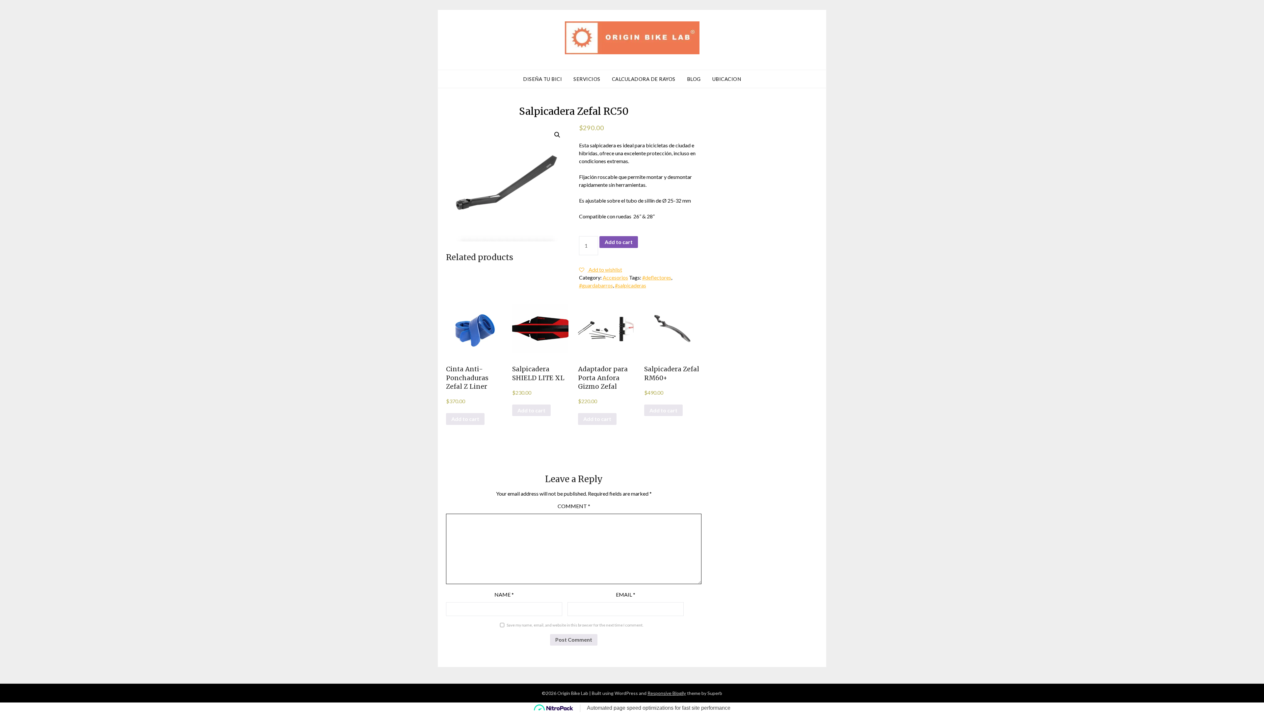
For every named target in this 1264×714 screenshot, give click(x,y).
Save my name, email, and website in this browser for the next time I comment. (575, 625)
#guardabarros (596, 285)
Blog (694, 79)
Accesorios (615, 277)
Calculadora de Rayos (643, 79)
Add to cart (619, 242)
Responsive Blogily (666, 693)
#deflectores (656, 277)
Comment (574, 506)
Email (625, 594)
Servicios (586, 79)
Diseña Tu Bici (542, 79)
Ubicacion (726, 79)
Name (504, 594)
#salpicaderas (630, 285)
